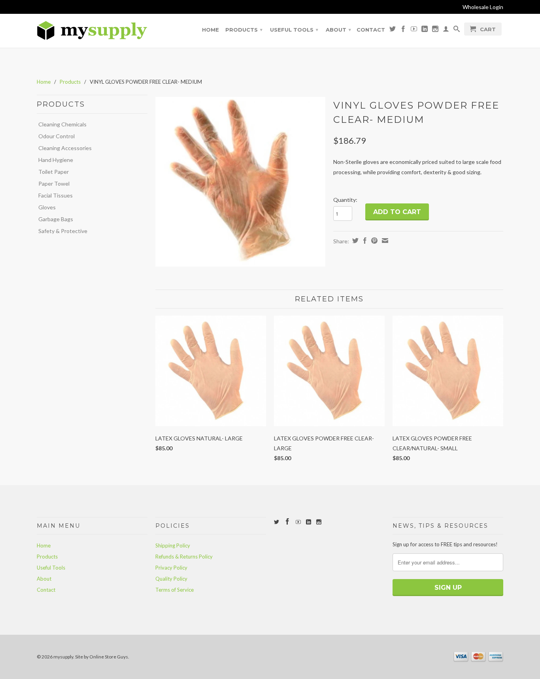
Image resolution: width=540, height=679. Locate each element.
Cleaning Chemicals (62, 124)
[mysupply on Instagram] (435, 30)
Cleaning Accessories (65, 148)
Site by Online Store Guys (101, 657)
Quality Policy (171, 579)
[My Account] (446, 30)
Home (210, 29)
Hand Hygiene (55, 159)
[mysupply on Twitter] (392, 30)
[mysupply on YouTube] (414, 30)
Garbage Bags (55, 219)
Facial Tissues (55, 195)
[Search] (456, 30)
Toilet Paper (53, 171)
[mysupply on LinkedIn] (424, 30)
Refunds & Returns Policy (184, 556)
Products (243, 29)
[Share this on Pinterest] (373, 240)
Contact (371, 29)
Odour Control (56, 136)
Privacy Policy (171, 567)
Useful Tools (294, 29)
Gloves (47, 207)
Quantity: (345, 199)
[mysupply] (92, 30)
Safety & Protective (62, 231)
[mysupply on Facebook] (403, 30)
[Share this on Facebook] (364, 240)
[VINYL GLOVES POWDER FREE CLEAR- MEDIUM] (240, 182)
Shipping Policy (172, 545)
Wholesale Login (483, 7)
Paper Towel (54, 183)
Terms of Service (174, 590)
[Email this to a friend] (384, 240)
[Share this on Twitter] (354, 240)
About (338, 29)
